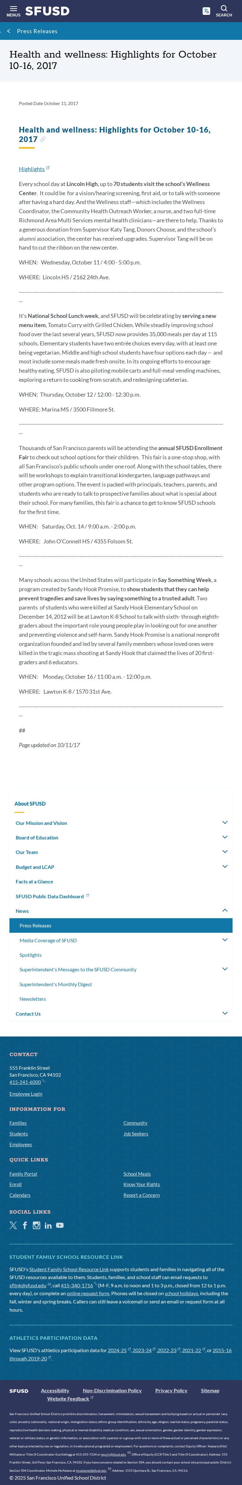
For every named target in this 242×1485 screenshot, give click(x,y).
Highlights (32, 168)
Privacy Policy (171, 1390)
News (22, 911)
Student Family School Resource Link (69, 1269)
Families (18, 1123)
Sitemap (210, 1390)
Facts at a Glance (34, 881)
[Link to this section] (43, 140)
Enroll (15, 1184)
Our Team (27, 852)
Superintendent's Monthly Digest (56, 984)
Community (135, 1123)
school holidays (181, 1293)
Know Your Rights (142, 1184)
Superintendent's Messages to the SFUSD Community (78, 969)
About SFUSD (30, 804)
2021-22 (191, 1350)
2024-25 (117, 1350)
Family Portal (23, 1174)
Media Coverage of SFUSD (48, 940)
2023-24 (142, 1350)
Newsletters (33, 999)
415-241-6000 (25, 1082)
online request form (88, 1293)
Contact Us (28, 1014)
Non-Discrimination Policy (112, 1390)
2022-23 (167, 1350)
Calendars (20, 1195)
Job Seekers (136, 1133)
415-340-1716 (77, 1285)
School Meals (137, 1174)
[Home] (47, 12)
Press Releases (37, 31)
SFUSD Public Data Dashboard (50, 896)
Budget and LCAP (35, 867)
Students (18, 1133)
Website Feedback (68, 1398)
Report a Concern (142, 1195)
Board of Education (37, 837)
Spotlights (31, 955)
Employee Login (25, 1094)
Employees (20, 1144)
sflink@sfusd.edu (27, 1285)
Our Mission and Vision (41, 823)
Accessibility (55, 1390)
